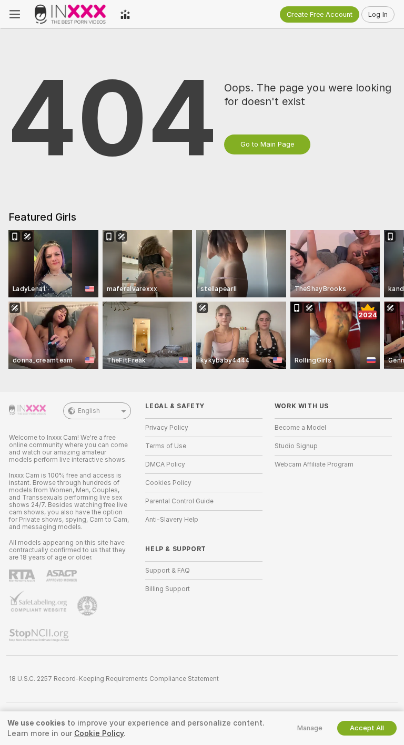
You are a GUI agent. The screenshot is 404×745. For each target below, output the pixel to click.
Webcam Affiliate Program (314, 464)
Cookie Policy (99, 733)
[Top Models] (125, 14)
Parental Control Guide (179, 501)
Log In (378, 14)
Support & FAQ (167, 570)
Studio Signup (296, 446)
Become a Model (300, 427)
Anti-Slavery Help (171, 519)
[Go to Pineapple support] (88, 606)
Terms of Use (165, 446)
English (89, 411)
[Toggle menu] (14, 14)
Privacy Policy (166, 427)
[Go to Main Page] (70, 14)
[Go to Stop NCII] (40, 635)
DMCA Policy (165, 464)
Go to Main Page (267, 144)
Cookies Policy (168, 483)
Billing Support (167, 589)
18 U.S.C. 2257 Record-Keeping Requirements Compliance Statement (114, 678)
